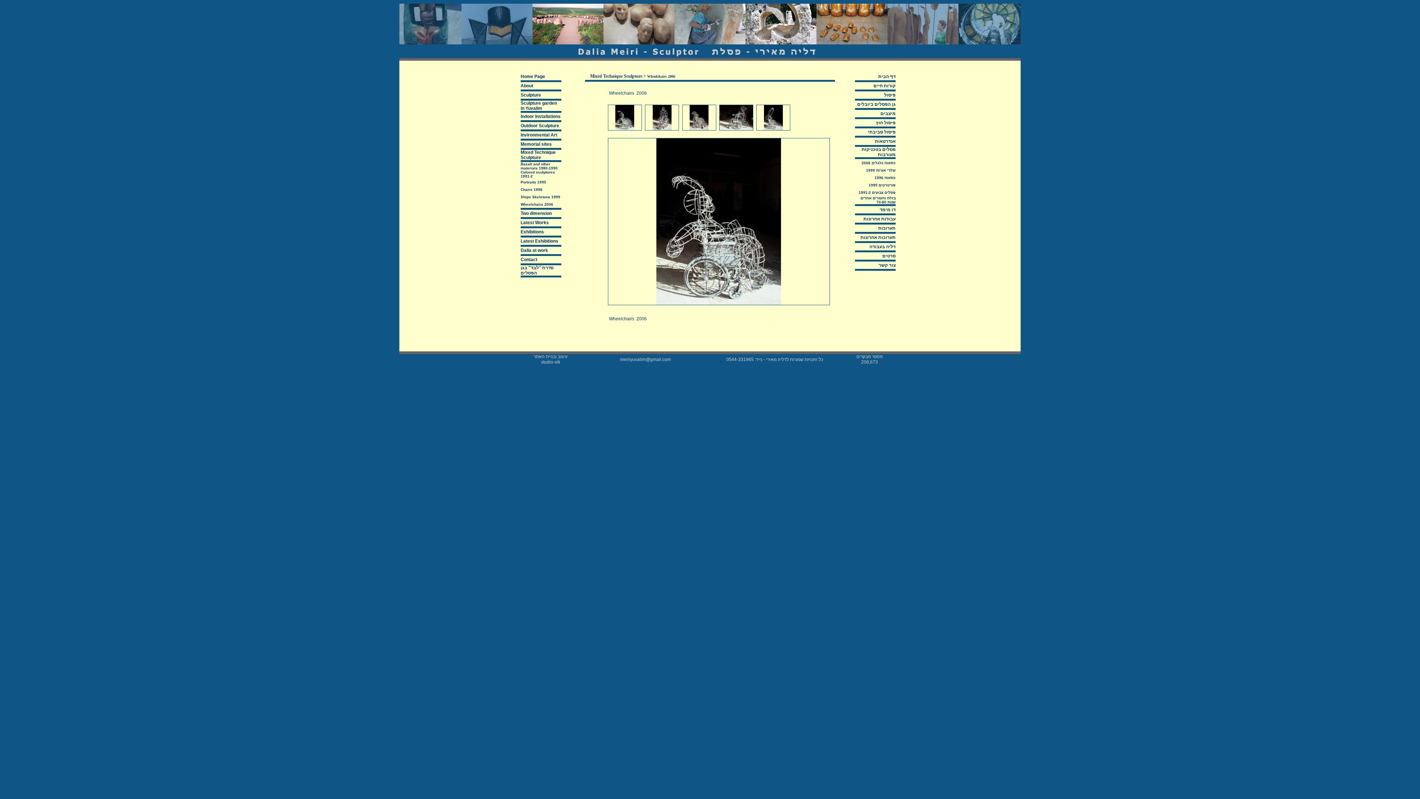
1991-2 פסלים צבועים (877, 193)
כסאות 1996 (885, 178)
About (527, 85)
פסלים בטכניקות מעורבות (879, 152)
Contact (529, 259)
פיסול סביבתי (882, 132)
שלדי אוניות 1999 (881, 170)
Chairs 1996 (531, 190)
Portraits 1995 (533, 182)
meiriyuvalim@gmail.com (645, 359)
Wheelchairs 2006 (537, 204)
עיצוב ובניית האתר (551, 356)
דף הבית (887, 76)
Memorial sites (536, 144)
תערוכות (887, 228)
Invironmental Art (539, 135)
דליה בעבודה (882, 246)
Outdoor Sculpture (540, 125)
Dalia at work (534, 250)
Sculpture (531, 95)
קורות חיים (884, 85)
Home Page (533, 76)
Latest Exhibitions (539, 241)
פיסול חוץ (886, 122)
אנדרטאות (885, 141)
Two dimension (536, 213)
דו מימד (888, 209)
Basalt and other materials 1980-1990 (539, 166)
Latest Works (535, 222)
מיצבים (888, 113)
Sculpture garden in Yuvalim (539, 106)
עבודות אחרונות (879, 219)
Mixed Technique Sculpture (538, 155)
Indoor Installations (541, 116)
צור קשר (887, 265)
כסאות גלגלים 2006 (879, 163)
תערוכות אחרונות (878, 237)
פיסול (890, 95)
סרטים (889, 256)
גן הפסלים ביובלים (876, 104)
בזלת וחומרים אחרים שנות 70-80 (878, 200)
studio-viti (550, 362)
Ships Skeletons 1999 (540, 197)
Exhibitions (532, 232)
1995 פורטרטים (882, 185)
